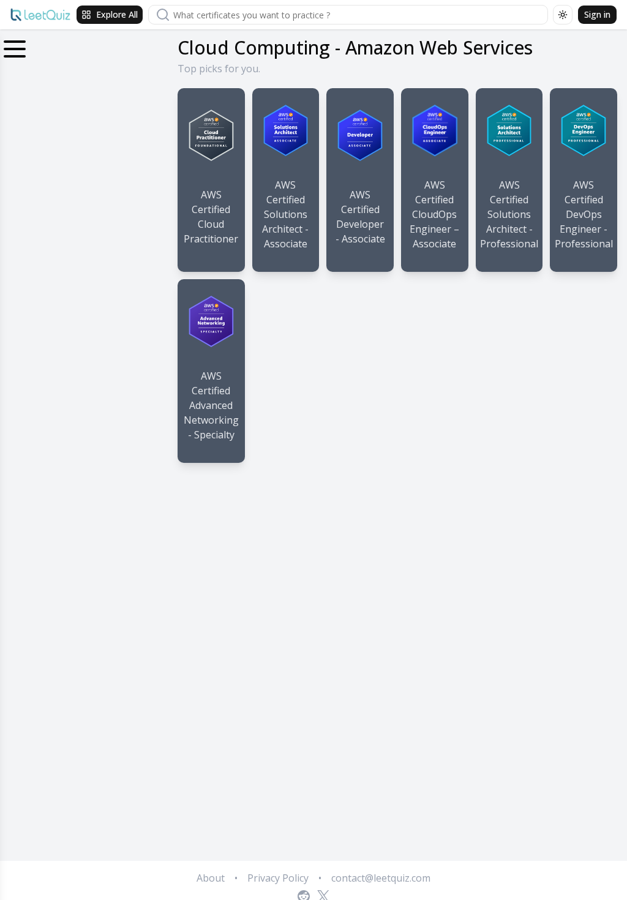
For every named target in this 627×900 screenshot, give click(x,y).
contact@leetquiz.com (380, 878)
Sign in (597, 14)
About (211, 878)
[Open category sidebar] (14, 46)
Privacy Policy (278, 878)
